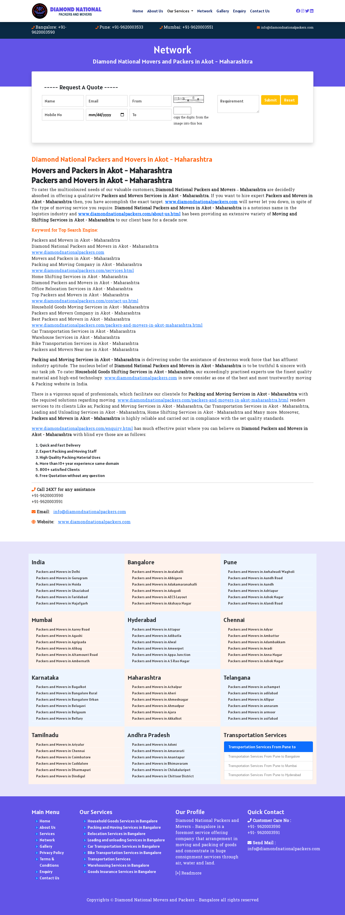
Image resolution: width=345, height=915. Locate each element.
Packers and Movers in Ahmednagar (160, 699)
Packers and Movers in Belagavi (61, 705)
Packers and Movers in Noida (58, 584)
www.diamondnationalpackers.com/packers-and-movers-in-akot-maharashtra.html (117, 326)
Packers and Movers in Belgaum (61, 712)
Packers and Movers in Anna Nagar (255, 654)
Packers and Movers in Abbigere (157, 578)
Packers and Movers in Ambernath (63, 661)
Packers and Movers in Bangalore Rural (66, 693)
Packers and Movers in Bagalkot (61, 686)
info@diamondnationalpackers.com (287, 28)
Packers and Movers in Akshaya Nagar (161, 603)
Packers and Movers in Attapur (156, 629)
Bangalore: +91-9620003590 (49, 30)
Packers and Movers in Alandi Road (255, 603)
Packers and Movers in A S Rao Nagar (160, 661)
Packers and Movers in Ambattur (253, 635)
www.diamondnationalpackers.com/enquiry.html (82, 429)
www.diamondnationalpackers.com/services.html (83, 271)
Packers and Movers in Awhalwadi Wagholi (261, 571)
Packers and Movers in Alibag (59, 648)
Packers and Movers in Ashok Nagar (255, 597)
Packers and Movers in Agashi (59, 635)
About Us (155, 10)
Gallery (222, 10)
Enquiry (239, 10)
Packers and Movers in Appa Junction (161, 654)
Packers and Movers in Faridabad (62, 597)
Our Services (178, 10)
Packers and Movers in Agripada (61, 642)
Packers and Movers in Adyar (250, 629)
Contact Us (260, 10)
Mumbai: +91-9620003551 (188, 28)
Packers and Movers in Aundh (251, 584)
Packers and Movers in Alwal (154, 642)
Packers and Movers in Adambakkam (256, 642)
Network (204, 10)
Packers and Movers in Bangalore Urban (67, 699)
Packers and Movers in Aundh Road (255, 578)
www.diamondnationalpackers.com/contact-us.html (85, 301)
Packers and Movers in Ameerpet (158, 648)
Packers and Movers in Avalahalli (157, 571)
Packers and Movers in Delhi (58, 571)
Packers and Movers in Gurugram (62, 578)
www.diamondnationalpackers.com (68, 253)
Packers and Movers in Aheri (154, 693)
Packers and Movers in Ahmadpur (158, 705)
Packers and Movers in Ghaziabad (62, 590)
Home (138, 10)
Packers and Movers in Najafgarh (62, 603)
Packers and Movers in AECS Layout (159, 597)
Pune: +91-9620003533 (121, 28)
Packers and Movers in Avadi (250, 648)
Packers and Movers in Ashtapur (253, 590)
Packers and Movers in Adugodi (156, 590)
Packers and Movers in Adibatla (156, 635)
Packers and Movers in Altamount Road (67, 654)
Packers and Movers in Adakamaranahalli (164, 584)
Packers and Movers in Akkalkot (157, 718)
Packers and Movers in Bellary (59, 718)
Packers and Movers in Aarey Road (63, 629)
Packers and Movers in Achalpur (157, 686)
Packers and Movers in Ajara (154, 712)
